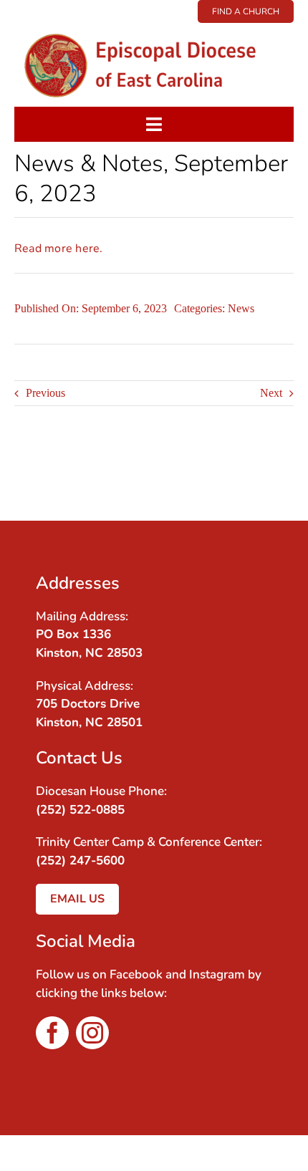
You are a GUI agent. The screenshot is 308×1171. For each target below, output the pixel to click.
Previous (45, 393)
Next (271, 393)
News (241, 308)
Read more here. (58, 248)
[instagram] (92, 1032)
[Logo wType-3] (153, 28)
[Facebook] (258, 465)
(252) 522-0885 (80, 809)
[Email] (258, 484)
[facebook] (52, 1032)
